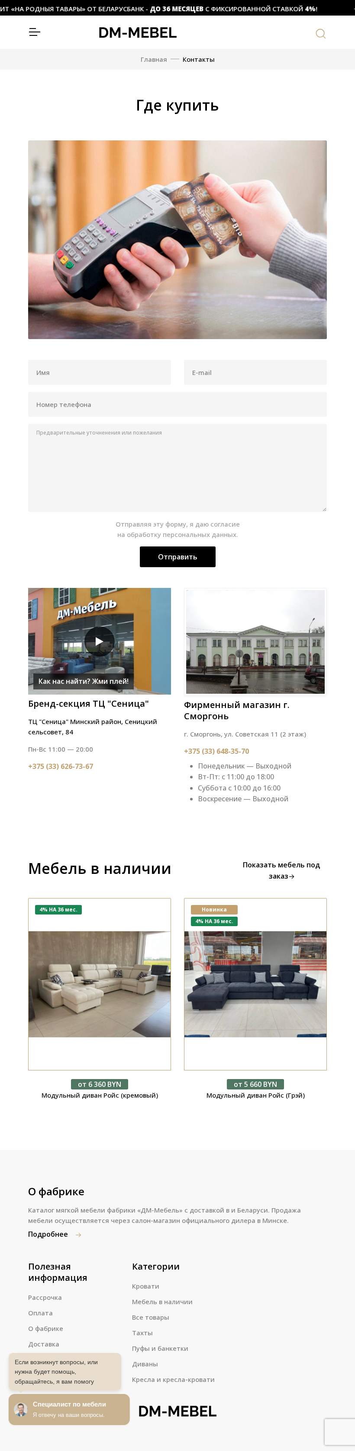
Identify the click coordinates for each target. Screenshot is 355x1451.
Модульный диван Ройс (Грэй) (256, 1095)
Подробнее (49, 1234)
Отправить (177, 557)
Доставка (43, 1344)
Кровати (145, 1286)
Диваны (145, 1363)
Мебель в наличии (162, 1301)
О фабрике (45, 1328)
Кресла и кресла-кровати (173, 1379)
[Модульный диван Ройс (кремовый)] (100, 984)
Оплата (40, 1312)
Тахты (142, 1332)
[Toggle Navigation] (34, 32)
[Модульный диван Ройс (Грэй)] (255, 984)
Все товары (150, 1317)
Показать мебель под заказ (281, 870)
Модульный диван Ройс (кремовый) (100, 1095)
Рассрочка (45, 1297)
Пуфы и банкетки (160, 1348)
